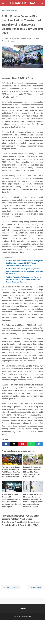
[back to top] (40, 614)
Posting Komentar (8, 41)
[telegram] (39, 444)
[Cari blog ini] (41, 3)
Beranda (23, 608)
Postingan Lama (36, 587)
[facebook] (6, 444)
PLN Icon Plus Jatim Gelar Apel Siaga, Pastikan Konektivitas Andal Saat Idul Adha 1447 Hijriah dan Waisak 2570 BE (24, 271)
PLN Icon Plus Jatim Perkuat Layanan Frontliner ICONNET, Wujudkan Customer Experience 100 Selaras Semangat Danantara (23, 279)
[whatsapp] (31, 444)
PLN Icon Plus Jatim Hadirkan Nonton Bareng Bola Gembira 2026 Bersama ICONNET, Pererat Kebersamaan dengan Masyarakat (24, 263)
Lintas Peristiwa (22, 3)
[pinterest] (22, 444)
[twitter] (14, 444)
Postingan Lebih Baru (11, 587)
